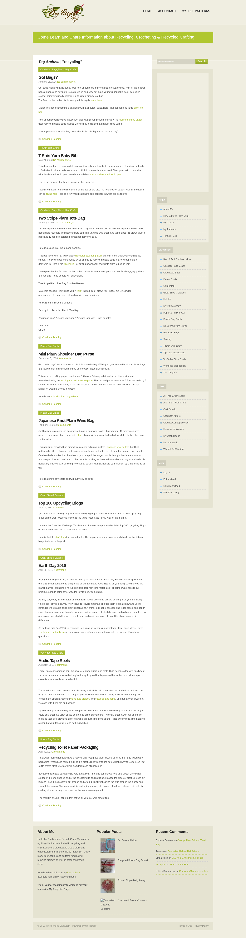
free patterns (73, 872)
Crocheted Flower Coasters (132, 900)
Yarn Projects (170, 372)
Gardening (169, 286)
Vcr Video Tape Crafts (51, 652)
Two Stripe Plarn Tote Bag (61, 218)
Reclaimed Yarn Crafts (175, 326)
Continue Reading (52, 139)
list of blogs (60, 537)
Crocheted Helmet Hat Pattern (183, 851)
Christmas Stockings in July (193, 871)
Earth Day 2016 (52, 565)
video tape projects (80, 698)
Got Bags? (48, 77)
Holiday (167, 299)
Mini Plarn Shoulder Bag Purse (66, 354)
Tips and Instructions (174, 352)
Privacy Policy (201, 926)
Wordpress (90, 926)
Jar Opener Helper (127, 840)
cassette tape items (105, 698)
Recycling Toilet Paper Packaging (68, 747)
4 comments (59, 507)
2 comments (64, 425)
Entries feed (169, 479)
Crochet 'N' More (172, 416)
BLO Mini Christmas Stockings (187, 858)
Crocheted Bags (48, 69)
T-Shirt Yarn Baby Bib (57, 155)
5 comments (61, 665)
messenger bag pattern (131, 119)
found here (96, 100)
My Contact (169, 222)
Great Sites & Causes (51, 495)
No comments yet (66, 81)
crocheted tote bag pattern (88, 255)
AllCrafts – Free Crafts (174, 402)
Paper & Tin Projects (174, 312)
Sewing (167, 339)
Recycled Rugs (171, 332)
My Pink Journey (172, 306)
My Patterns (169, 229)
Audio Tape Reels (54, 660)
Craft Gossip (169, 409)
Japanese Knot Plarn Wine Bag (66, 420)
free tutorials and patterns (51, 632)
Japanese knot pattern (117, 447)
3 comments (64, 358)
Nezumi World (170, 442)
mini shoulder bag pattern (64, 396)
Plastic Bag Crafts (67, 69)
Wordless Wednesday (174, 366)
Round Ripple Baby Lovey (131, 880)
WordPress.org (171, 492)
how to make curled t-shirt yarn (105, 174)
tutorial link (69, 264)
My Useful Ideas (171, 436)
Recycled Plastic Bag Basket (133, 860)
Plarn (78, 291)
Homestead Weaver (173, 429)
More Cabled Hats (179, 864)
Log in (166, 472)
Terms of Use (170, 236)
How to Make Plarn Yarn (176, 216)
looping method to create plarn (77, 380)
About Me (168, 209)
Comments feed (171, 486)
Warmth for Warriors (173, 449)
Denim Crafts (170, 279)
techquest (161, 864)
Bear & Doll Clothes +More (177, 259)
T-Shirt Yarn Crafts (49, 148)
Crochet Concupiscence (176, 422)
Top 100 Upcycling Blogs (60, 503)
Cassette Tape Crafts (174, 266)
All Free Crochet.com (174, 396)
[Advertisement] (182, 131)
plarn (79, 435)
